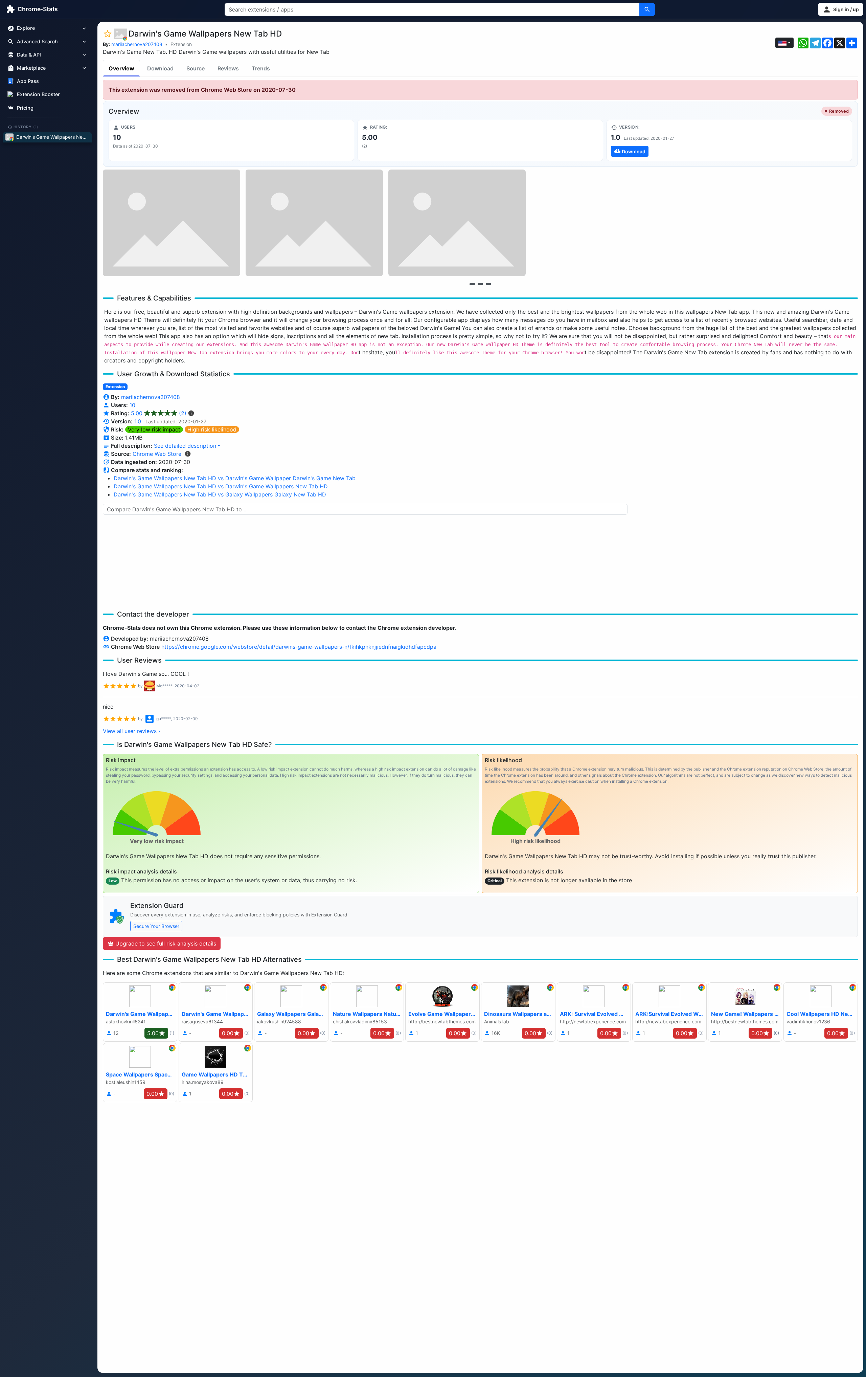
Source (195, 68)
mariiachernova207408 (136, 44)
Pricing (25, 108)
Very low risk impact (154, 429)
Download (160, 68)
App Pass (28, 81)
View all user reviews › (131, 731)
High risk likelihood (211, 429)
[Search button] (647, 9)
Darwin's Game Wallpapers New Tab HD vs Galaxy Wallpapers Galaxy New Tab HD (220, 494)
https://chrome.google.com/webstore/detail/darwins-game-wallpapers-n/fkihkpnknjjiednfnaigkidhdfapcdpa (298, 646)
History (26, 127)
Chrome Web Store (157, 453)
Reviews (228, 68)
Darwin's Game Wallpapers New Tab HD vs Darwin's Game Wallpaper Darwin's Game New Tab (235, 478)
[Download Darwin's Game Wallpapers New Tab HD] (729, 140)
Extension (181, 44)
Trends (261, 68)
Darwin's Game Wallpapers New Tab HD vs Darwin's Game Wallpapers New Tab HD (221, 486)
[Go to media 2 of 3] (480, 284)
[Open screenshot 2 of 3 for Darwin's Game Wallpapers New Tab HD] (314, 223)
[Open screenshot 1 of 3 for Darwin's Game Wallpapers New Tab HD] (171, 223)
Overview (121, 68)
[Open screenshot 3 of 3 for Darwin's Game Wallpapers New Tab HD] (457, 223)
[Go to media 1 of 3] (472, 284)
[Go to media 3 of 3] (488, 284)
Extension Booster (38, 94)
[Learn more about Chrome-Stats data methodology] (187, 453)
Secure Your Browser (156, 926)
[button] (840, 9)
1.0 (137, 421)
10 (132, 405)
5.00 (158, 413)
